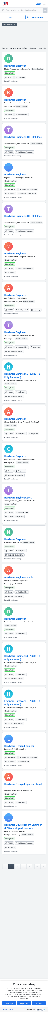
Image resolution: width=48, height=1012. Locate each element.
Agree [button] (38, 1003)
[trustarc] (40, 1009)
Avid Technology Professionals (15, 298)
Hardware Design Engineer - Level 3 (23, 785)
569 (37, 866)
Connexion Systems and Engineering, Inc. (19, 459)
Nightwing (8, 542)
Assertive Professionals (13, 790)
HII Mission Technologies (13, 380)
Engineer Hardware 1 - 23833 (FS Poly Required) (22, 702)
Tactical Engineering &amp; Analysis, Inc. (19, 335)
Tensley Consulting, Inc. (13, 501)
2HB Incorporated (11, 256)
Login (38, 3)
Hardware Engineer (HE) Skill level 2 (23, 217)
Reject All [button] (24, 1003)
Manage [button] (9, 1003)
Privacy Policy (8, 1009)
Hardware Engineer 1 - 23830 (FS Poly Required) (22, 375)
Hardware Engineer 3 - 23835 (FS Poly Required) (22, 657)
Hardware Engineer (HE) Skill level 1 (23, 138)
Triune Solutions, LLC (12, 144)
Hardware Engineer (15, 65)
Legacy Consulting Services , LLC (16, 831)
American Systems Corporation (15, 580)
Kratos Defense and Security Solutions (18, 103)
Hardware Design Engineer (19, 746)
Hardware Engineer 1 (16, 295)
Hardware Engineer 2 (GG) (18, 497)
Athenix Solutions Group (13, 422)
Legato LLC (8, 177)
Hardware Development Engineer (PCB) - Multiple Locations (23, 826)
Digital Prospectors (11, 69)
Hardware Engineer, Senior (19, 577)
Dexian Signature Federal (13, 622)
